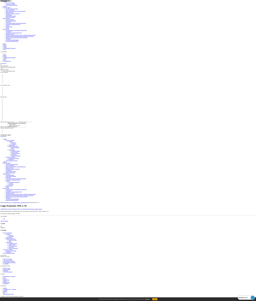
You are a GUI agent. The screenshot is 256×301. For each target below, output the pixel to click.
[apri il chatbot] (253, 298)
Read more (147, 299)
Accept (154, 299)
